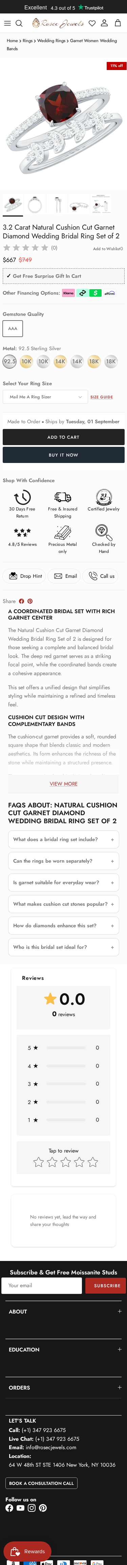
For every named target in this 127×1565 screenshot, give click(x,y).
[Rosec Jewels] (58, 23)
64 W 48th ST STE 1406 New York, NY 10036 (62, 1465)
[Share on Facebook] (21, 601)
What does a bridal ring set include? (55, 839)
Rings (28, 40)
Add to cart (63, 437)
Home (12, 40)
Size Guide (101, 397)
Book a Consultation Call (41, 1483)
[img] (26, 248)
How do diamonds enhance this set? (55, 925)
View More (64, 784)
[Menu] (7, 23)
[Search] (22, 23)
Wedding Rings (51, 40)
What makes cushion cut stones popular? (60, 904)
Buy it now (63, 455)
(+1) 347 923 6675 (44, 1430)
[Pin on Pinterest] (30, 601)
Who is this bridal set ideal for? (50, 947)
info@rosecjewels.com (51, 1447)
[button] (92, 23)
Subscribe (107, 1286)
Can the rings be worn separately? (52, 861)
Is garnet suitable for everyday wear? (56, 882)
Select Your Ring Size (27, 383)
